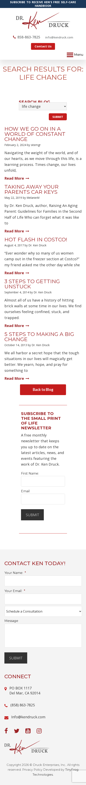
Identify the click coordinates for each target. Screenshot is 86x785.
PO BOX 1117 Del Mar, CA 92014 (24, 690)
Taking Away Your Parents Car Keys (31, 189)
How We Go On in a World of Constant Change (34, 134)
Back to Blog (43, 389)
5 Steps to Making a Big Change (39, 337)
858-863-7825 (28, 37)
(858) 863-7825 (22, 705)
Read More (14, 178)
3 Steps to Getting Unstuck (32, 284)
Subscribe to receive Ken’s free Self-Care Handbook (43, 4)
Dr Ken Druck (43, 20)
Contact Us (43, 46)
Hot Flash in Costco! (35, 239)
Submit (32, 514)
